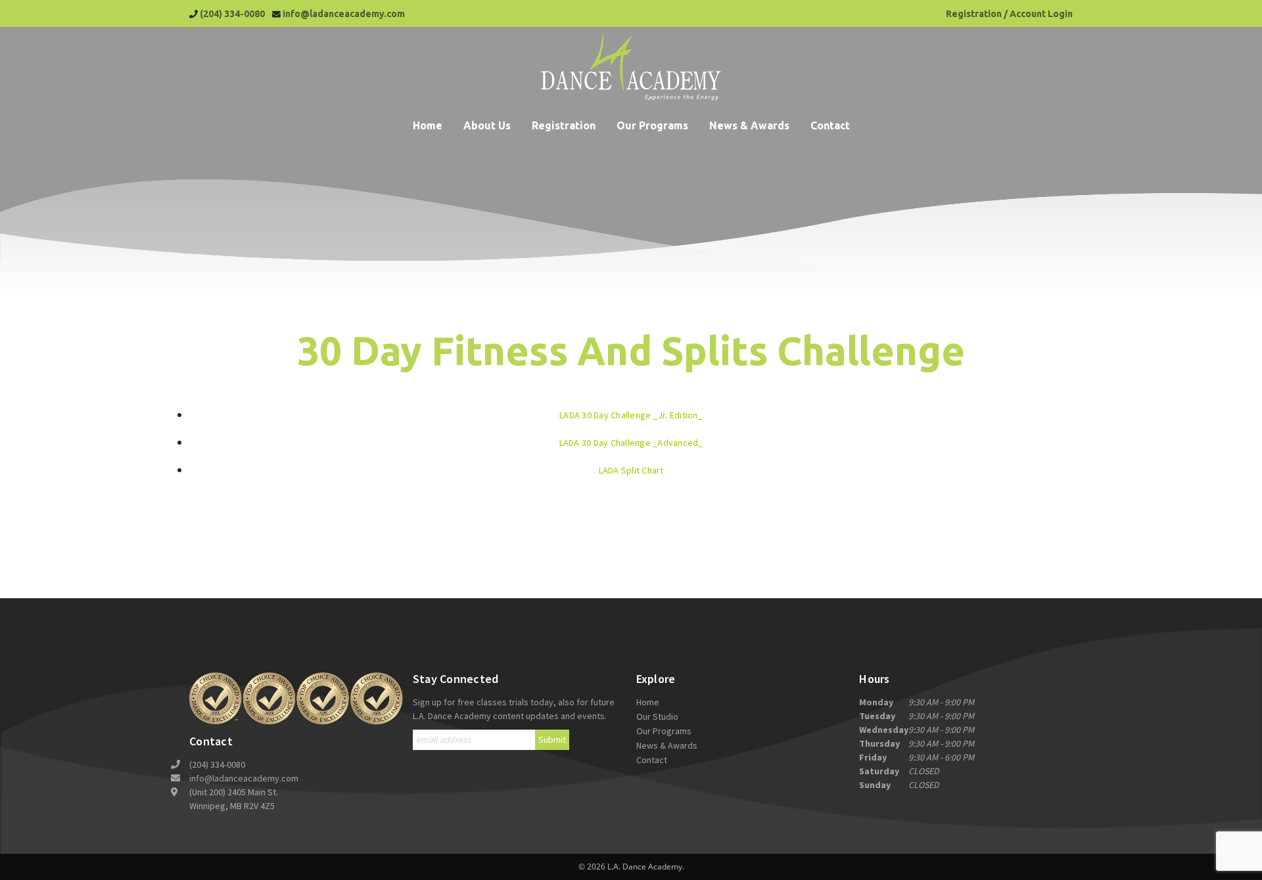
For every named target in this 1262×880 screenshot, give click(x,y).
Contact (830, 125)
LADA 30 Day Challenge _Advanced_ (631, 443)
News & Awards (749, 125)
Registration (564, 125)
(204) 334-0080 (232, 14)
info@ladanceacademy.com (344, 14)
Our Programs (652, 125)
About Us (487, 125)
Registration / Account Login (1009, 14)
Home (427, 125)
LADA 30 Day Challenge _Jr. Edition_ (631, 415)
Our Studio (657, 716)
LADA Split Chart (631, 470)
